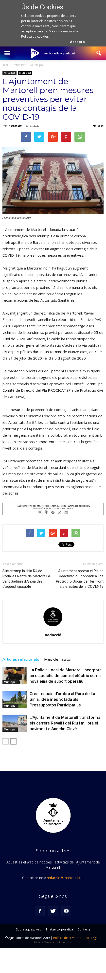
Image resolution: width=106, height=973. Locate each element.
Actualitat (9, 72)
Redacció (15, 125)
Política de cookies (35, 36)
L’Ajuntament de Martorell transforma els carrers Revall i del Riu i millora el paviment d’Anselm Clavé (65, 723)
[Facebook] (40, 911)
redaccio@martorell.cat (65, 877)
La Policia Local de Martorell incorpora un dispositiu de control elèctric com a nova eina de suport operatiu (66, 675)
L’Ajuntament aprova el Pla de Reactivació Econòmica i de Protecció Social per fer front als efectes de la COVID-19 (80, 579)
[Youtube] (66, 911)
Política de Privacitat (67, 938)
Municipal (25, 72)
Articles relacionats (20, 659)
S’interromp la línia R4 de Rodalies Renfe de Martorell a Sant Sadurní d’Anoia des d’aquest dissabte (26, 579)
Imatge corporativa (59, 929)
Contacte (84, 929)
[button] (99, 53)
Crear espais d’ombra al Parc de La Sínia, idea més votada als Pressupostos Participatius (62, 699)
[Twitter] (53, 911)
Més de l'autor (58, 659)
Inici (5, 65)
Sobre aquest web (28, 929)
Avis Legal (91, 938)
